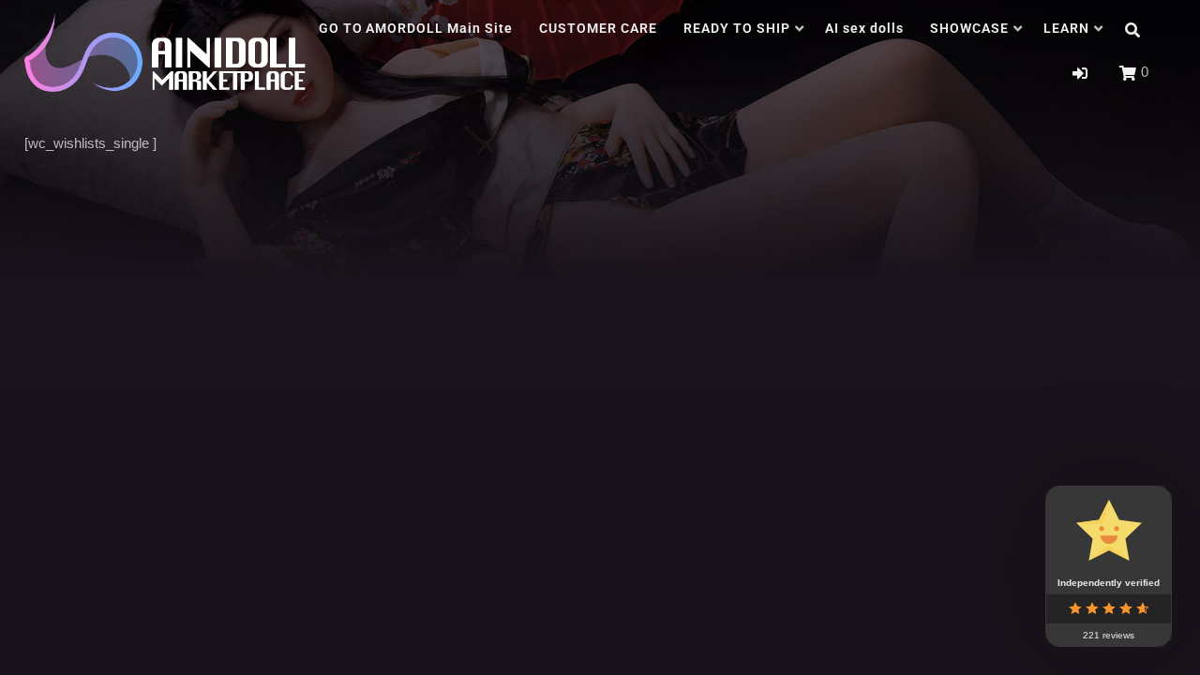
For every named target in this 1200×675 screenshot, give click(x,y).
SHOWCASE (969, 28)
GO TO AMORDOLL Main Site (416, 28)
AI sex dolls (864, 28)
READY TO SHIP (736, 28)
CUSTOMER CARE (598, 28)
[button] (1080, 74)
